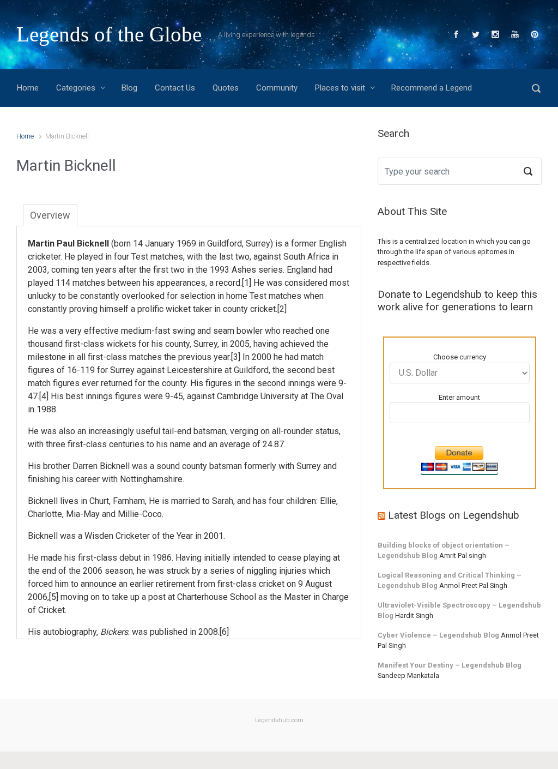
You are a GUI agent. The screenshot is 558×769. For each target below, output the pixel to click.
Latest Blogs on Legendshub (453, 515)
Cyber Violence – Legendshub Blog (438, 635)
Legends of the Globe (109, 34)
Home (25, 136)
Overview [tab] (50, 215)
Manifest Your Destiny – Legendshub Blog (449, 665)
